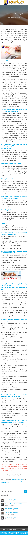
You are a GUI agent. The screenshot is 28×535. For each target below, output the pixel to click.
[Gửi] (25, 491)
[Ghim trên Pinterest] (18, 475)
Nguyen (20, 17)
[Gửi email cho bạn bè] (15, 475)
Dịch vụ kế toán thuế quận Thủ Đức (13, 503)
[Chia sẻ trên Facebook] (10, 475)
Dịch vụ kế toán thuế (8, 481)
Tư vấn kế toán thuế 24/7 (11, 517)
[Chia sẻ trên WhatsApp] (8, 475)
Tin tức (19, 12)
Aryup (24, 529)
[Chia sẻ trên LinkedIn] (20, 475)
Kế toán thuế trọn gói (12, 12)
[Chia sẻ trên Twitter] (13, 475)
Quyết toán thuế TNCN (10, 499)
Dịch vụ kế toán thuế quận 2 (17, 481)
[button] (26, 2)
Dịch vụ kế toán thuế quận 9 (11, 508)
